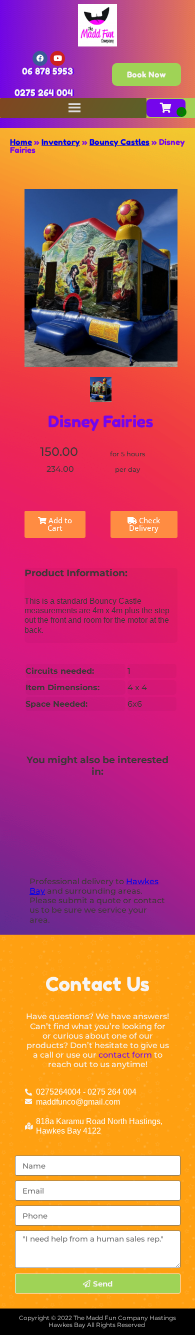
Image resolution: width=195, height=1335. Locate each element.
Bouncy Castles (120, 142)
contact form (125, 1055)
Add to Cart (59, 524)
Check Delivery (144, 524)
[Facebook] (40, 58)
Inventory (61, 142)
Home (21, 142)
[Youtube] (57, 58)
